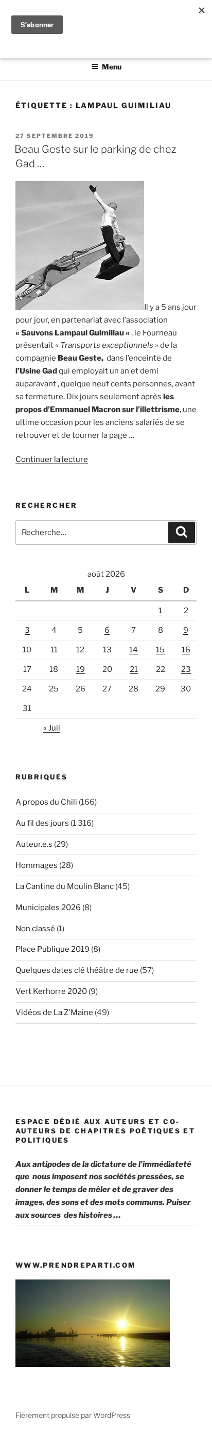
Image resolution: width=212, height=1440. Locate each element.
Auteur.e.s (33, 844)
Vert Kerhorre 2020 (51, 991)
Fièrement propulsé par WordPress (72, 1415)
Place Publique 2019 (52, 949)
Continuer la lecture (51, 459)
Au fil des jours (42, 823)
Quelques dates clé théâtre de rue (76, 970)
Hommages (36, 865)
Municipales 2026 (48, 907)
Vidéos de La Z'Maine (54, 1012)
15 (160, 649)
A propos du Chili (46, 802)
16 (186, 649)
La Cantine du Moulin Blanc (64, 886)
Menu (111, 66)
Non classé (35, 928)
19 (80, 669)
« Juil (51, 728)
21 (134, 669)
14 (133, 649)
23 (186, 669)
